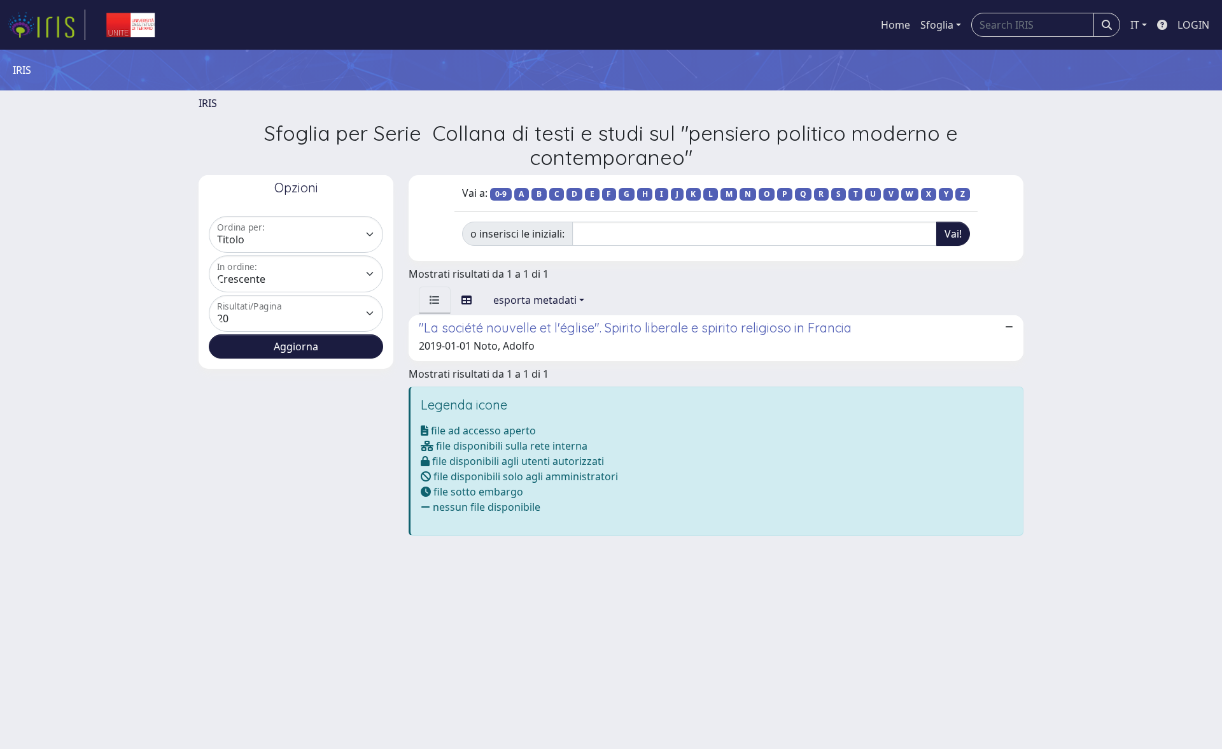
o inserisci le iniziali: (517, 234)
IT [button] (1134, 25)
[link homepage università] (130, 25)
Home (895, 25)
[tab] (435, 300)
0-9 (501, 194)
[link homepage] (46, 25)
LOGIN (1193, 25)
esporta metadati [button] (535, 300)
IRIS (208, 103)
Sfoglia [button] (936, 25)
